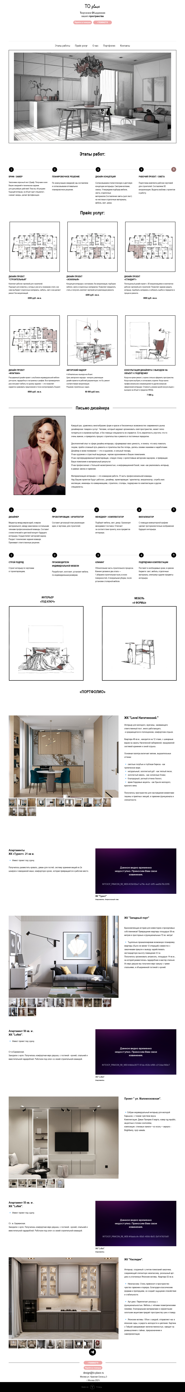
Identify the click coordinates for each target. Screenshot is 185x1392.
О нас (95, 45)
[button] (35, 262)
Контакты (125, 45)
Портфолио (109, 45)
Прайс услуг (81, 45)
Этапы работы (62, 45)
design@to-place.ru (93, 1372)
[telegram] (92, 1352)
